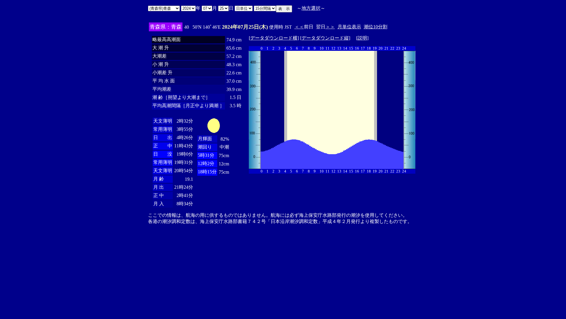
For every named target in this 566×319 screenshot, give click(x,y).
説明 (362, 37)
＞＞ (330, 26)
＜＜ (299, 26)
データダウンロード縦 (325, 37)
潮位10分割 (375, 26)
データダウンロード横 (273, 37)
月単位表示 (349, 26)
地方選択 (311, 8)
